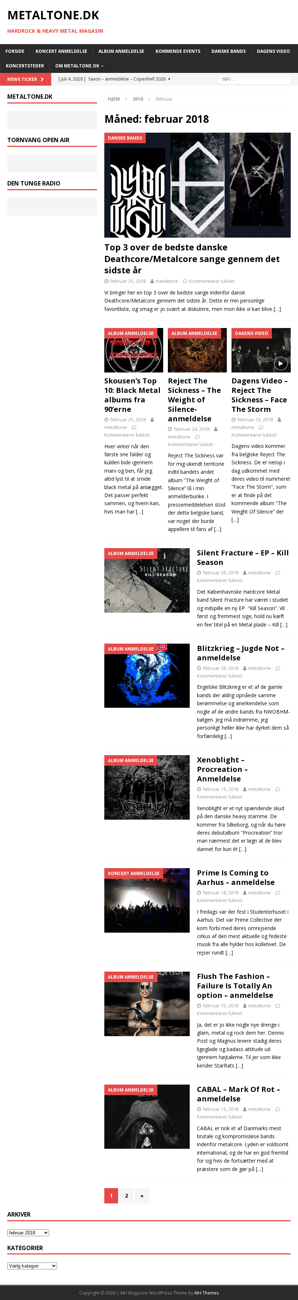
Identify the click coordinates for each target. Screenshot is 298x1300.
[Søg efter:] (254, 78)
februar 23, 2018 (255, 419)
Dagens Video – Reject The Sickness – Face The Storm (259, 395)
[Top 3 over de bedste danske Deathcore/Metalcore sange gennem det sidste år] (197, 185)
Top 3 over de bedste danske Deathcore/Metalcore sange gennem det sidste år (192, 258)
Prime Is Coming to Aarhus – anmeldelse (236, 877)
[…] (277, 308)
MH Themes (206, 1293)
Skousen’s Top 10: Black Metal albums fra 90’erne (132, 395)
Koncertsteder (25, 66)
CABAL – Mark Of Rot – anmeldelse (238, 1094)
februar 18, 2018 (220, 892)
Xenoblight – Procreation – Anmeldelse (222, 769)
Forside (14, 51)
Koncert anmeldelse (61, 51)
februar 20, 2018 (220, 572)
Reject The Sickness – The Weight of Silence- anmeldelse (194, 399)
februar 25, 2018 (128, 281)
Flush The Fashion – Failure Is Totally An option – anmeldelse (235, 985)
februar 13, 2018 (220, 1109)
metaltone (167, 281)
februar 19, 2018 (220, 789)
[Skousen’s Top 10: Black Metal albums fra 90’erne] (134, 350)
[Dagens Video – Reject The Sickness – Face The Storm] (261, 350)
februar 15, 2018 (220, 1005)
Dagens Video (273, 51)
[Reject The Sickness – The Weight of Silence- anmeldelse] (197, 350)
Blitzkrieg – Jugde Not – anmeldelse (241, 653)
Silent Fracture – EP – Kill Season (243, 557)
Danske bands (229, 51)
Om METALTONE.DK (77, 66)
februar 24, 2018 (191, 429)
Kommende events (178, 51)
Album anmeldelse (121, 51)
